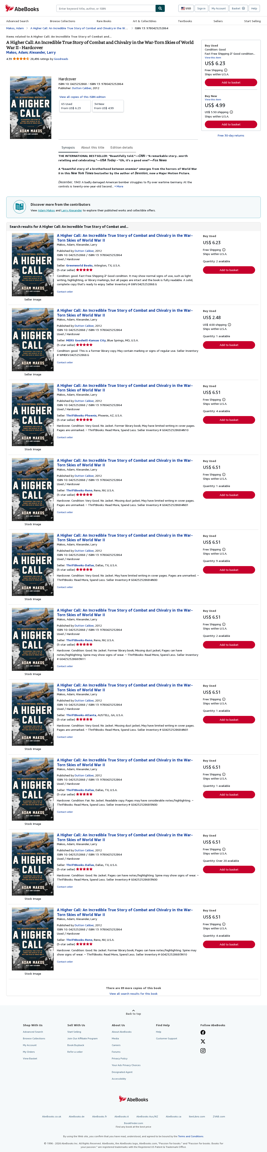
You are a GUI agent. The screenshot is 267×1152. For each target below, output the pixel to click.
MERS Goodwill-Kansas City (86, 340)
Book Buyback (75, 1045)
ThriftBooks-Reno (79, 490)
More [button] (120, 186)
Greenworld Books (79, 265)
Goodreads (61, 59)
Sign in (201, 8)
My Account (219, 8)
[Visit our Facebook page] (202, 1033)
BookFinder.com (133, 1125)
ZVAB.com (219, 1116)
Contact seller (65, 291)
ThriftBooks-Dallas (80, 565)
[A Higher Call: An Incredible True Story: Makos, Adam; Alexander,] (33, 295)
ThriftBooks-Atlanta (81, 715)
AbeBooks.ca (173, 1116)
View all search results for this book (133, 993)
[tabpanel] (128, 171)
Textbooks (185, 21)
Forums (116, 1051)
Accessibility (119, 1078)
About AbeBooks (122, 1031)
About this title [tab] (92, 147)
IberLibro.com (197, 1116)
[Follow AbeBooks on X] (202, 1042)
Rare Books (104, 21)
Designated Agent (122, 1072)
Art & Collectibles (144, 21)
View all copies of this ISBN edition (82, 96)
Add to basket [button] (231, 82)
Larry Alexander (71, 210)
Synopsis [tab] (68, 147)
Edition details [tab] (122, 147)
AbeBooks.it (122, 1116)
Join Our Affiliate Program (82, 1038)
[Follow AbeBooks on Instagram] (202, 1051)
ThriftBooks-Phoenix (81, 415)
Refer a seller (75, 1051)
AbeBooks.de (76, 1116)
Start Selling (252, 21)
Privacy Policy (119, 1058)
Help (254, 8)
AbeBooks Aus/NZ (147, 1116)
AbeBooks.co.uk (51, 1116)
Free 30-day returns (231, 135)
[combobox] (105, 8)
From (71, 106)
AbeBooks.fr (99, 1116)
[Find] (160, 8)
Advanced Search (17, 21)
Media (115, 1038)
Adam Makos (46, 210)
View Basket (30, 1058)
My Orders (29, 1051)
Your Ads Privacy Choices (126, 1065)
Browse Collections (62, 21)
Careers (116, 1045)
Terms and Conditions (190, 1136)
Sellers (218, 21)
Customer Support (166, 1038)
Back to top (133, 1013)
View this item (213, 57)
